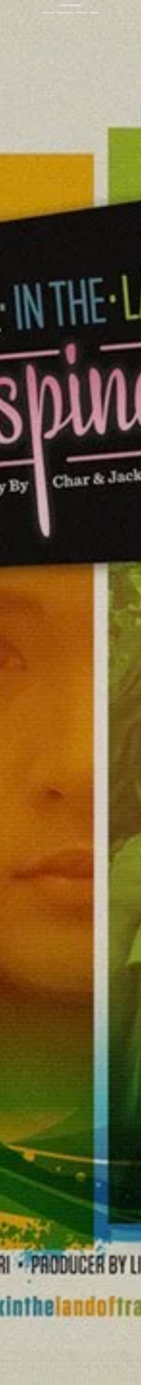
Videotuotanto (81, 12)
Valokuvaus (94, 12)
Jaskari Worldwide (70, 5)
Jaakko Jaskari (48, 12)
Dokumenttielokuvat (65, 12)
